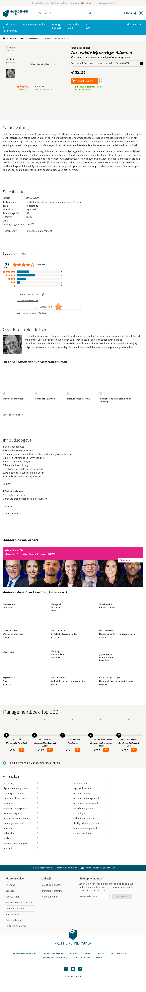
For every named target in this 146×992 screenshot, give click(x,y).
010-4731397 (137, 24)
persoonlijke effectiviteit (85, 803)
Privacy (87, 954)
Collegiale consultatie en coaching (68, 681)
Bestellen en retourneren (19, 902)
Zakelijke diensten (51, 885)
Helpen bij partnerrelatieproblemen (117, 634)
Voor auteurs (12, 914)
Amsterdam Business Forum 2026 (30, 554)
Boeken (12, 38)
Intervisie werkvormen (78, 398)
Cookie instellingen (118, 954)
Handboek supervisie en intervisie (116, 681)
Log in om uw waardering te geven (32, 313)
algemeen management (16, 788)
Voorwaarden (13, 896)
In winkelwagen (85, 80)
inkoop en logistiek (13, 813)
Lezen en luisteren (15, 908)
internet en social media (16, 818)
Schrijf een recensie (30, 294)
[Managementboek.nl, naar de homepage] (16, 16)
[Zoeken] (90, 13)
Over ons (10, 885)
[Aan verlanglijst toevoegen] (102, 81)
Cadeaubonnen (50, 896)
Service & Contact (82, 958)
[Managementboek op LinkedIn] (66, 969)
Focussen (7, 681)
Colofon (73, 954)
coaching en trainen (13, 793)
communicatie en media (15, 798)
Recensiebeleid (14, 920)
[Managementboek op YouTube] (73, 969)
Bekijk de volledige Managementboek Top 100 (34, 763)
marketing (8, 838)
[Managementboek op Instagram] (80, 969)
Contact (10, 890)
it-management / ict (13, 823)
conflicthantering (35, 202)
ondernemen (80, 783)
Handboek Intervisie (45, 398)
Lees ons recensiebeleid (27, 301)
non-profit (8, 848)
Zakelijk (46, 878)
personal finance (82, 793)
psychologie (79, 813)
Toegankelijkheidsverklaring (55, 958)
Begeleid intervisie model (64, 634)
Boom (29, 217)
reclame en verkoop (83, 818)
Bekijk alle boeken (11, 415)
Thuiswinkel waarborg (26, 954)
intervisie (49, 202)
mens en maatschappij (15, 843)
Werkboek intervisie (13, 398)
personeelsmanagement (69, 202)
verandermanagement (85, 828)
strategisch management (86, 823)
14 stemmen (22, 89)
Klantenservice (15, 878)
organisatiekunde (82, 788)
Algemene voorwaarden (53, 954)
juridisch (7, 828)
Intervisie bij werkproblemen (57, 38)
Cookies (100, 954)
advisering (8, 783)
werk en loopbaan (82, 833)
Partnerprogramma (16, 926)
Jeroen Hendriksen (81, 47)
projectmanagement (84, 808)
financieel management (15, 808)
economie (8, 803)
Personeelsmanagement (30, 38)
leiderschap (9, 833)
